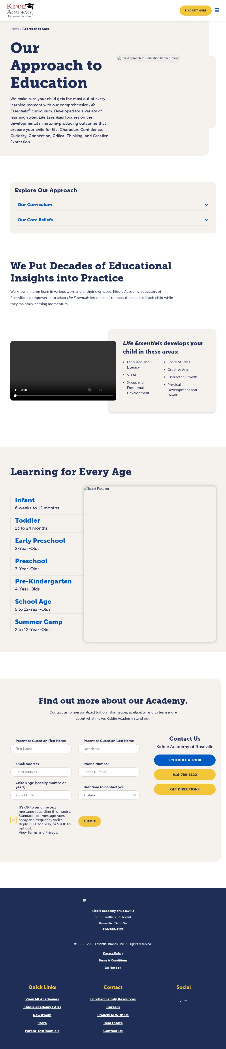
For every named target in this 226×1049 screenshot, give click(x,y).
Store (42, 1023)
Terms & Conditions (113, 960)
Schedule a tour (184, 760)
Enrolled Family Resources (113, 999)
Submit (90, 821)
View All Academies (42, 999)
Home (14, 29)
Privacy (51, 832)
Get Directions (185, 789)
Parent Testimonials (42, 1031)
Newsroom (42, 1015)
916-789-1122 (185, 775)
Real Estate (113, 1023)
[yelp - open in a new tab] (185, 999)
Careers (113, 1007)
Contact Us (113, 1031)
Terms (33, 832)
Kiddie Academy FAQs (42, 1007)
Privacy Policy (113, 953)
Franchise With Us (113, 1015)
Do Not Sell (113, 968)
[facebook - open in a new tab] (181, 999)
